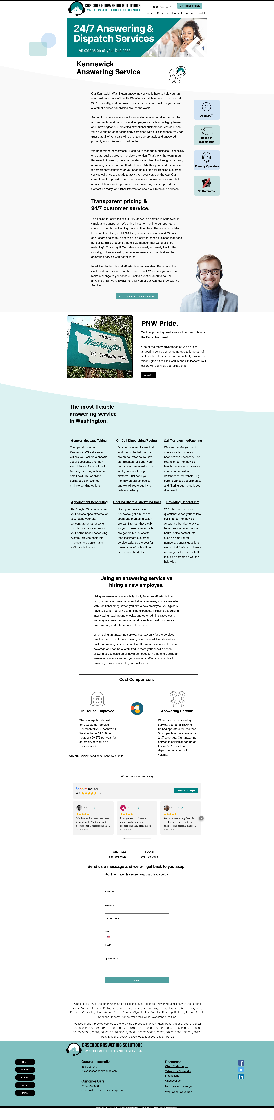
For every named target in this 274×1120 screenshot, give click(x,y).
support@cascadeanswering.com (102, 1090)
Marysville (88, 1012)
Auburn (85, 1008)
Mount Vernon (103, 1012)
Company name (112, 918)
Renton (190, 1012)
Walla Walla (143, 1017)
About (25, 1085)
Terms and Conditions (171, 1107)
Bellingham (110, 1008)
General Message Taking (89, 440)
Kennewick (187, 1008)
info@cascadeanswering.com (99, 1070)
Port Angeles (153, 1012)
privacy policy (159, 874)
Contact (25, 1077)
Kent (198, 1008)
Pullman (179, 1012)
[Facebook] (241, 1063)
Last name (109, 905)
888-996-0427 (117, 856)
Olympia (138, 1012)
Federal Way (150, 1008)
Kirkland (75, 1012)
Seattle (200, 1012)
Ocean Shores (123, 1012)
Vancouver (128, 1017)
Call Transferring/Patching (183, 440)
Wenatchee (159, 1017)
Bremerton (124, 1008)
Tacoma (116, 1017)
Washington (117, 1003)
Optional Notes (111, 958)
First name (110, 891)
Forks (162, 1008)
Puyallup (167, 1012)
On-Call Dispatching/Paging (136, 440)
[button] (162, 13)
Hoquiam (173, 1008)
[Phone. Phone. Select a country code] (109, 937)
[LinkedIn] (241, 1076)
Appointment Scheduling (89, 502)
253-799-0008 (149, 856)
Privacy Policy (158, 1107)
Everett (137, 1008)
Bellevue (96, 1008)
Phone (108, 931)
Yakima (171, 1017)
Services (25, 1069)
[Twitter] (241, 1069)
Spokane (103, 1017)
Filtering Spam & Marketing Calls (137, 502)
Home (25, 1062)
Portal (25, 1092)
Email (108, 945)
